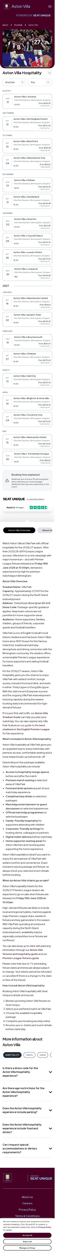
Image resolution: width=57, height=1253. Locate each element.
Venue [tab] (43, 1055)
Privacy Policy (44, 1227)
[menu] (49, 6)
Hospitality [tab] (12, 1055)
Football (18, 25)
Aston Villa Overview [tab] (19, 530)
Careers (27, 1203)
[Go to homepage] (15, 1178)
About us (27, 1197)
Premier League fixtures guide (21, 958)
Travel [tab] (29, 1055)
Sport (5, 25)
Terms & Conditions (27, 1216)
